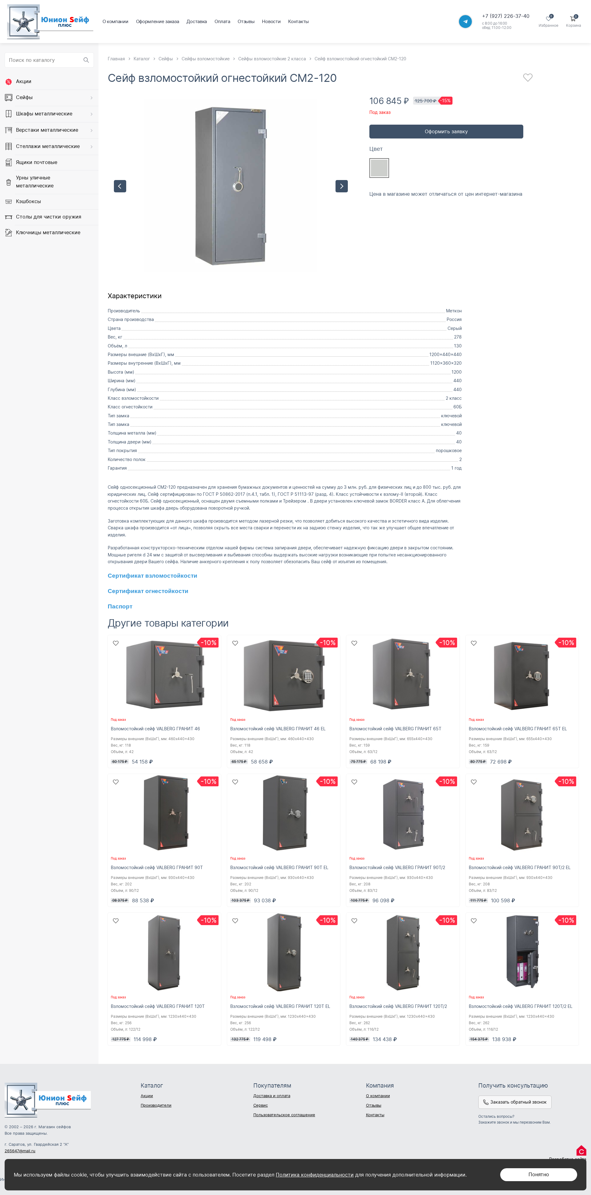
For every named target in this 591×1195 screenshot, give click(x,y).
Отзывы (246, 21)
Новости (271, 21)
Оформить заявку (446, 131)
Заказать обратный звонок (518, 1102)
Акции (23, 81)
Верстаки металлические (47, 130)
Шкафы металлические (44, 113)
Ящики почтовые (36, 162)
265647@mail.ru (20, 1150)
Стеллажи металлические (48, 146)
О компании (115, 21)
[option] (231, 186)
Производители (156, 1105)
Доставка (197, 21)
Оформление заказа (157, 21)
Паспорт (120, 606)
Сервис (260, 1105)
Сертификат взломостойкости (152, 575)
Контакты (298, 21)
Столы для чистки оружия (48, 217)
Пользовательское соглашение (284, 1114)
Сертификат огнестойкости (148, 591)
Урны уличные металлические (35, 181)
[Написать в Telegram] (465, 21)
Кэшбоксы (28, 201)
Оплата (222, 21)
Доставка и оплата (271, 1095)
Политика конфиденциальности (315, 1175)
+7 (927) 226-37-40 (505, 16)
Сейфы (24, 97)
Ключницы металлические (48, 232)
